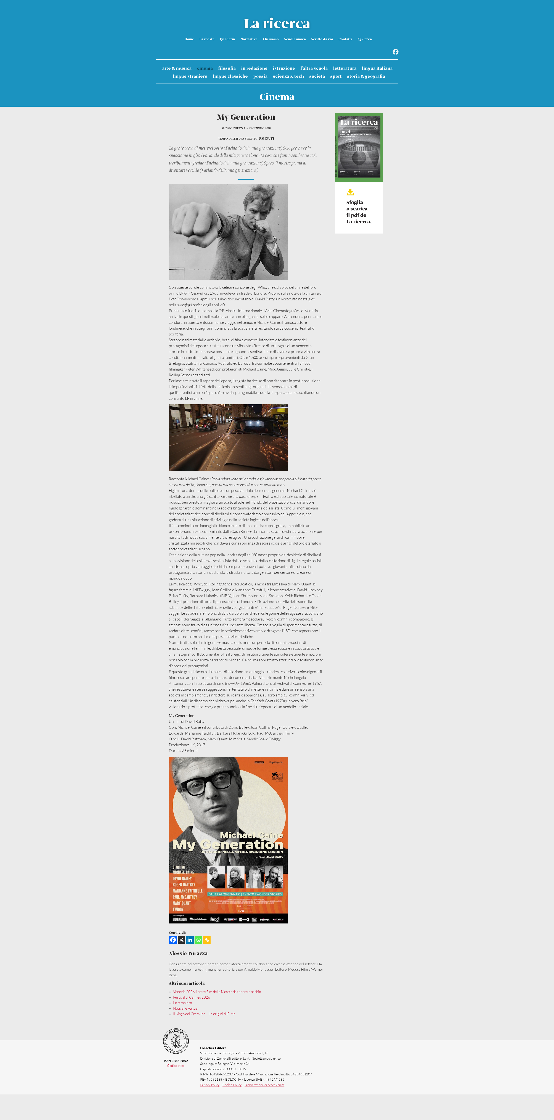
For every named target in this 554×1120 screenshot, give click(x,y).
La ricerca (277, 24)
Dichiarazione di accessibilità (264, 1085)
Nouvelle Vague (185, 1008)
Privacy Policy (209, 1085)
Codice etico (176, 1066)
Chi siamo (271, 39)
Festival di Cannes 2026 (191, 997)
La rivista (206, 39)
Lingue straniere (190, 76)
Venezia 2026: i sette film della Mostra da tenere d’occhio (217, 991)
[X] (181, 940)
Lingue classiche (230, 76)
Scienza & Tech (288, 76)
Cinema (205, 68)
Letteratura (344, 68)
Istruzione (284, 68)
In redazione (254, 68)
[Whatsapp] (198, 940)
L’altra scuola (314, 68)
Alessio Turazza (233, 128)
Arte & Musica (177, 68)
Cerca (367, 39)
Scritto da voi (322, 39)
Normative (249, 39)
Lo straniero (182, 1002)
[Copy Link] (207, 940)
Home (189, 39)
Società (317, 76)
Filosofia (227, 68)
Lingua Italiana (377, 68)
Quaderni (227, 39)
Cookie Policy (232, 1085)
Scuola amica (295, 39)
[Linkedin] (190, 940)
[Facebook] (395, 52)
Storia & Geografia (366, 76)
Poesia (260, 76)
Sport (336, 76)
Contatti (345, 39)
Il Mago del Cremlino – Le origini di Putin (204, 1013)
